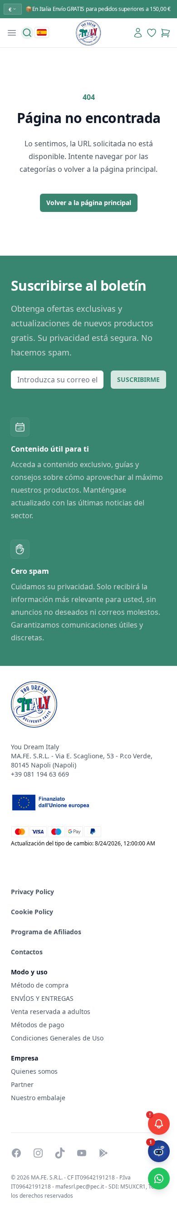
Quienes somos (34, 1071)
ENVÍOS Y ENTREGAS (43, 998)
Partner (22, 1084)
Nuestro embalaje (38, 1097)
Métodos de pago (37, 1024)
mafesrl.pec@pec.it (79, 1186)
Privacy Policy (32, 891)
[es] (41, 32)
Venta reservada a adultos (50, 1011)
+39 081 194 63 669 (40, 774)
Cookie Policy (32, 911)
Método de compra (40, 985)
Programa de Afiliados (46, 931)
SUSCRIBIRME (138, 379)
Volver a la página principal (88, 202)
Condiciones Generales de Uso (57, 1038)
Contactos (27, 951)
